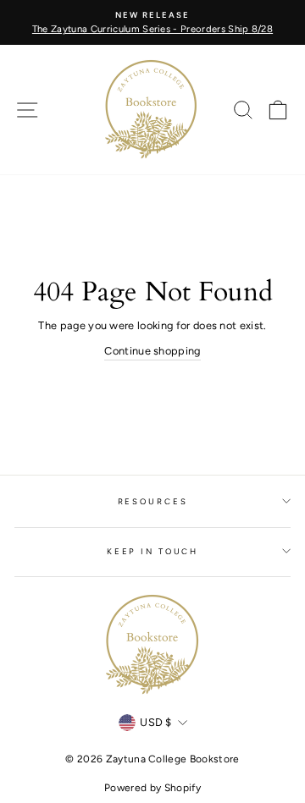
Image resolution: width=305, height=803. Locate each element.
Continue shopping (152, 350)
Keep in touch (152, 551)
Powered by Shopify (152, 788)
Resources (153, 501)
